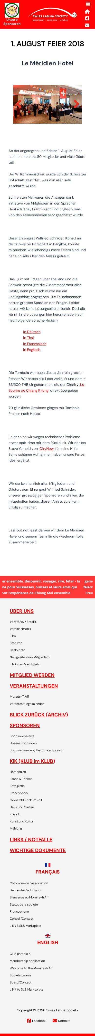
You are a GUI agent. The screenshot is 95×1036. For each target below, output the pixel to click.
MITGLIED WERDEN (32, 675)
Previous (20, 104)
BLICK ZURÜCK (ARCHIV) (39, 715)
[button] (88, 4)
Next (74, 104)
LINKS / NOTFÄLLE (31, 839)
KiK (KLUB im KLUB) (32, 761)
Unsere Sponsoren (11, 21)
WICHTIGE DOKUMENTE (38, 850)
